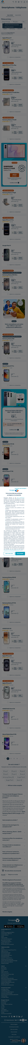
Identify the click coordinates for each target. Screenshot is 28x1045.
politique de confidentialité (9, 550)
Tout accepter (20, 553)
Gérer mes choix (9, 553)
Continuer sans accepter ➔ (21, 488)
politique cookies (19, 550)
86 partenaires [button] (20, 497)
